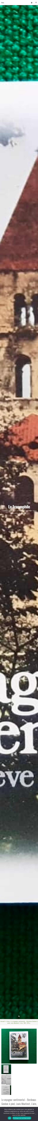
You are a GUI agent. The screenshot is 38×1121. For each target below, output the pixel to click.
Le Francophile (19, 507)
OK (10, 1118)
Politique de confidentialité (21, 1118)
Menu (2, 3)
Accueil (3, 1021)
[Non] (36, 1114)
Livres (8, 1021)
